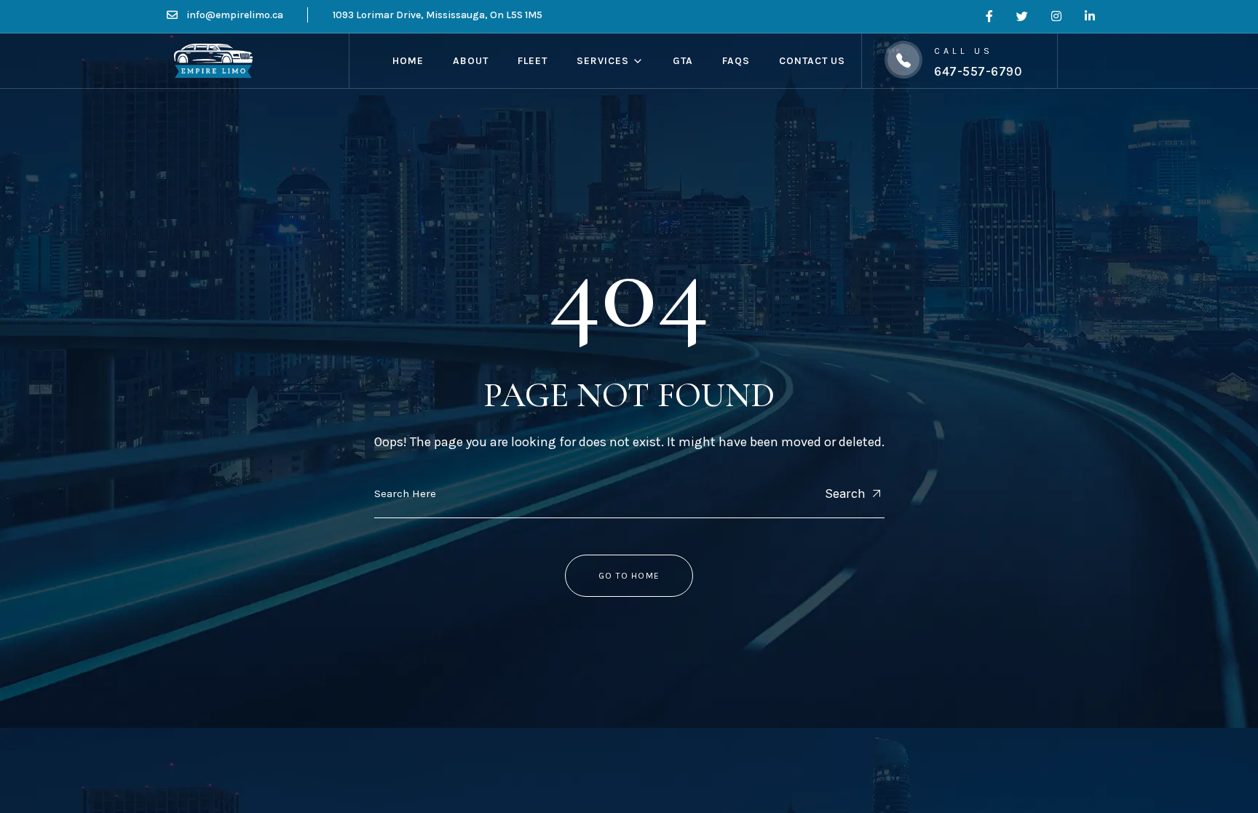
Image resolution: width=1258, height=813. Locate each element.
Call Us (963, 51)
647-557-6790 (978, 71)
